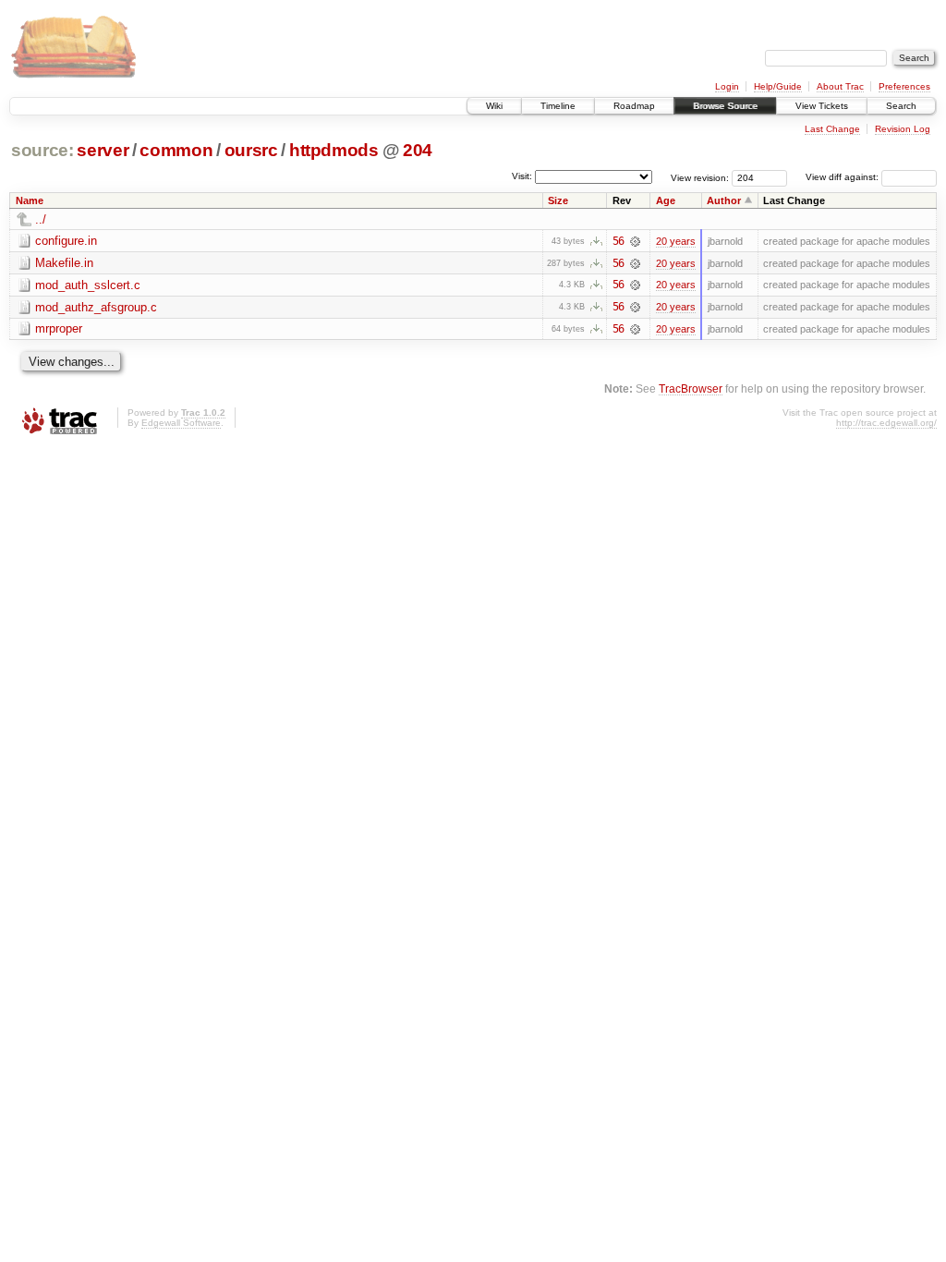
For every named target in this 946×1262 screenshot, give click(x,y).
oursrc (251, 150)
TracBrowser (690, 388)
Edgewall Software (181, 423)
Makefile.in (64, 263)
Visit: (522, 176)
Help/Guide (778, 86)
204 (417, 150)
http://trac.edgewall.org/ (886, 423)
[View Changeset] (635, 241)
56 (618, 241)
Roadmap (634, 106)
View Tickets (821, 106)
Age (665, 200)
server (102, 150)
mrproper (58, 328)
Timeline (558, 106)
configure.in (66, 241)
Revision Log (902, 129)
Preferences (904, 86)
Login (727, 86)
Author (724, 200)
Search (901, 106)
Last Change (832, 129)
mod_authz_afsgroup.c (96, 307)
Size (558, 200)
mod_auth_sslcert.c (87, 285)
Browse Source (725, 106)
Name (29, 200)
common (175, 150)
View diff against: (843, 177)
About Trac (840, 86)
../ (40, 219)
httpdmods (334, 150)
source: (42, 150)
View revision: (700, 177)
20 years (676, 241)
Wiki (494, 106)
